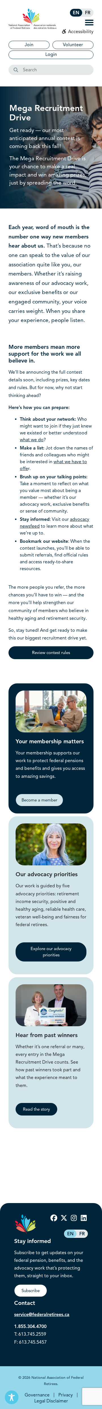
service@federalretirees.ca (41, 1314)
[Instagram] (73, 1218)
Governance (37, 1395)
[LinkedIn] (83, 1218)
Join (29, 45)
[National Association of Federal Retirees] (32, 19)
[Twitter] (64, 1218)
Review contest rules (51, 652)
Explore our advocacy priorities (51, 952)
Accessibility (80, 32)
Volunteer (73, 45)
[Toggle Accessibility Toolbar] (11, 1397)
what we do (32, 440)
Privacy (65, 1395)
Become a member (39, 800)
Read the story (36, 1109)
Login (51, 54)
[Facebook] (54, 1218)
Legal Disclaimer (51, 1401)
